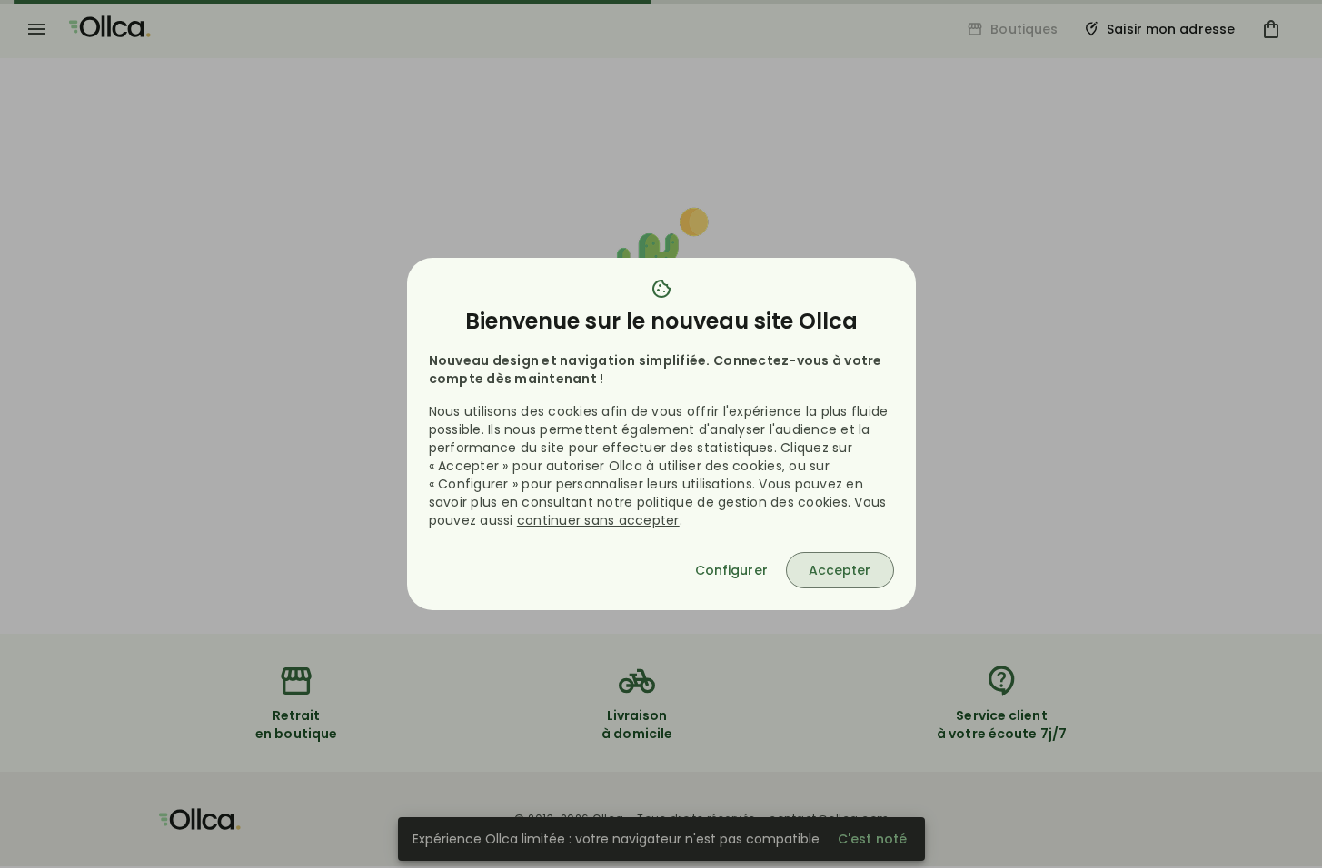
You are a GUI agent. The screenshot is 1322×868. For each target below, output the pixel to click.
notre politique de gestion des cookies (722, 502)
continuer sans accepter (598, 520)
